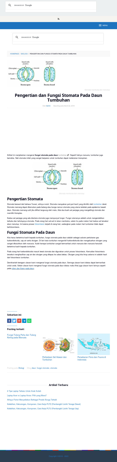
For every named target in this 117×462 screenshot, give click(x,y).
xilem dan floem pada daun (23, 268)
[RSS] (58, 19)
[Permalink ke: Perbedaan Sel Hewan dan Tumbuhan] (58, 344)
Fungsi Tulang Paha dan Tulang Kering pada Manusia (21, 336)
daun (34, 368)
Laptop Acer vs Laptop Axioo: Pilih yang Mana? (27, 395)
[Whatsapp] (29, 321)
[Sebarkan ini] (9, 321)
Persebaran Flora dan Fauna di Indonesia (91, 358)
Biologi (21, 368)
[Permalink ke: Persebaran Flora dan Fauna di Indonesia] (93, 344)
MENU (105, 25)
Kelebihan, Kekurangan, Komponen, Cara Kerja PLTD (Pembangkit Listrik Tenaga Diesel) (44, 404)
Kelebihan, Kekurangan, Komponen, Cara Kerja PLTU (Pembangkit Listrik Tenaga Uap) (43, 408)
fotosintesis (39, 224)
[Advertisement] (58, 131)
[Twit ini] (14, 321)
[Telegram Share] (24, 321)
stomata (53, 368)
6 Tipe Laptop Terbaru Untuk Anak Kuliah (24, 391)
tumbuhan (62, 155)
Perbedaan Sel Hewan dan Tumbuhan (54, 358)
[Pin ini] (19, 321)
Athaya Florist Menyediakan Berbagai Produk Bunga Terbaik (32, 399)
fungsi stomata (43, 368)
